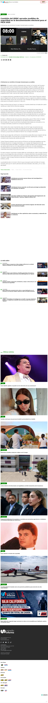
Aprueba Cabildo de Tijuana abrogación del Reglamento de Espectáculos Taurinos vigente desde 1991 (28, 196)
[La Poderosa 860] (6, 670)
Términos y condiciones (5, 652)
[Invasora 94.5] (2, 670)
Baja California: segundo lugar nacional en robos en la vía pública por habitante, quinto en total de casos (23, 622)
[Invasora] (2, 665)
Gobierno (4, 14)
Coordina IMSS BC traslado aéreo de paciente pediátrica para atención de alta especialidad (21, 587)
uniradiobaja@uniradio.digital (6, 650)
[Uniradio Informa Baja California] (10, 2)
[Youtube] (6, 642)
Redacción (4, 55)
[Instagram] (8, 642)
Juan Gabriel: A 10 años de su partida (10, 553)
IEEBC (13, 169)
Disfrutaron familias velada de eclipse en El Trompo (14, 452)
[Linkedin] (8, 60)
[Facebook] (6, 60)
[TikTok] (10, 642)
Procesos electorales (27, 169)
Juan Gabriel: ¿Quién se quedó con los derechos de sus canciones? (18, 385)
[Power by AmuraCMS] (44, 695)
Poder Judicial (19, 169)
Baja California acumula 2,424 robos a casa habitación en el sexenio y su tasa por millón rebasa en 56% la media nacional (18, 291)
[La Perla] (6, 690)
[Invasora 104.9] (2, 675)
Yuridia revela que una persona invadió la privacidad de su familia (18, 419)
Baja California (11, 14)
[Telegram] (10, 60)
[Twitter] (4, 60)
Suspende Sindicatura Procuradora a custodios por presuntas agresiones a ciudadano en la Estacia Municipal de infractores (23, 520)
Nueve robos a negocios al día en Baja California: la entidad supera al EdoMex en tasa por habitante (18, 265)
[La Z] (9, 680)
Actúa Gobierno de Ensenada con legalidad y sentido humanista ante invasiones (22, 485)
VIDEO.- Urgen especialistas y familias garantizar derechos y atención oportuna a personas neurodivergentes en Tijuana (18, 273)
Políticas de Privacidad (5, 653)
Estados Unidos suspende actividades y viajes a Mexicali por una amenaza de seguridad (19, 282)
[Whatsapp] (2, 60)
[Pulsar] (6, 665)
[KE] (2, 690)
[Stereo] (2, 680)
